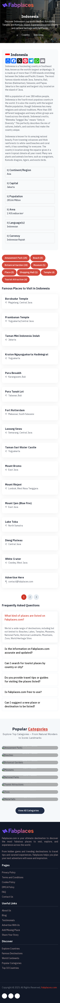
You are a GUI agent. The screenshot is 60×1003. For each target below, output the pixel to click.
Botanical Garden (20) (16, 265)
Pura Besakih (13, 373)
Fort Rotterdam (15, 410)
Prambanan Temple (17, 317)
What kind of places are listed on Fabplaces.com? (25, 617)
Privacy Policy (9, 872)
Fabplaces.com (49, 987)
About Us (6, 910)
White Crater (13, 558)
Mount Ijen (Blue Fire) (18, 503)
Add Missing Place (11, 930)
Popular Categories (11, 963)
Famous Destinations (12, 953)
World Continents (10, 958)
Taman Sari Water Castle (20, 447)
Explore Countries (11, 948)
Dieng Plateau (13, 540)
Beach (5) (38, 257)
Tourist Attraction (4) (16, 279)
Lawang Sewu (13, 428)
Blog (4, 915)
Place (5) (9, 272)
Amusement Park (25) (16, 257)
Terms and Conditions (12, 877)
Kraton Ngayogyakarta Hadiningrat (26, 354)
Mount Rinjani (13, 484)
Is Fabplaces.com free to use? (23, 692)
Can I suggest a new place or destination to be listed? (22, 704)
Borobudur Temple (16, 298)
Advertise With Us (11, 925)
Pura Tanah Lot (14, 391)
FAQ (4, 892)
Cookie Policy (8, 882)
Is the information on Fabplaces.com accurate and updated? (27, 650)
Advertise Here (14, 577)
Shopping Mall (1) (29, 272)
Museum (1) (39, 265)
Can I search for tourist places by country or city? (25, 665)
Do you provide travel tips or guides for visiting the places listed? (26, 679)
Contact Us (7, 896)
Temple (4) (49, 272)
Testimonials (8, 920)
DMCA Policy (8, 887)
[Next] (43, 597)
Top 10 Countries (10, 968)
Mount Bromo (13, 466)
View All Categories (28, 810)
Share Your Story (10, 934)
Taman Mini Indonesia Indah (22, 335)
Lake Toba (11, 521)
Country (26, 34)
